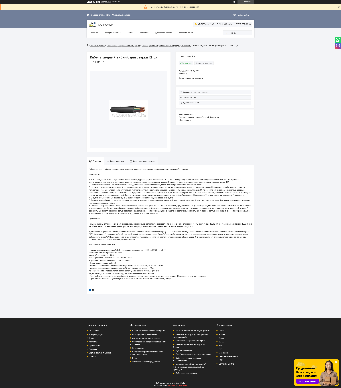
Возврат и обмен (186, 33)
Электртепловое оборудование (146, 362)
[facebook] (90, 290)
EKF (220, 349)
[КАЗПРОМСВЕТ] (92, 25)
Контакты (144, 33)
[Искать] (226, 33)
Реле (134, 358)
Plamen (222, 334)
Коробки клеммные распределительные (193, 354)
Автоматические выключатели (146, 338)
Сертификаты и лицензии (100, 353)
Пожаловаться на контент (177, 385)
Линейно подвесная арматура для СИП (193, 331)
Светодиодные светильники (144, 334)
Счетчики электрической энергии (190, 341)
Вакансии (93, 349)
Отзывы (92, 356)
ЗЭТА (221, 342)
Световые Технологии (228, 356)
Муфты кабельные (184, 351)
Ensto (221, 331)
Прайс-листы (94, 345)
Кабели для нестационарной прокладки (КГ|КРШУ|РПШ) (166, 45)
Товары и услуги (112, 33)
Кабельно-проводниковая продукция (123, 45)
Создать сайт (106, 2)
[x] (93, 290)
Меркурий (223, 353)
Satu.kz (182, 383)
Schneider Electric (226, 364)
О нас (131, 33)
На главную (94, 331)
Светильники (138, 348)
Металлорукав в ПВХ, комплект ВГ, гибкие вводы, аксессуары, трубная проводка (189, 367)
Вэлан (221, 338)
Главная (94, 33)
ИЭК (221, 360)
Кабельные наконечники (186, 373)
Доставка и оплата (163, 33)
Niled (221, 345)
